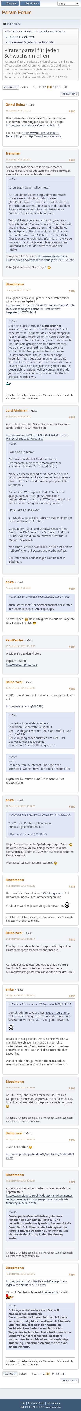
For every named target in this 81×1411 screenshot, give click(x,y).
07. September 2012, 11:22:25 (20, 885)
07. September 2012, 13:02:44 (20, 1180)
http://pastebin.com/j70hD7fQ (24, 706)
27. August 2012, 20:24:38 (18, 587)
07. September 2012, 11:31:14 (20, 938)
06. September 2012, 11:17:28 (20, 646)
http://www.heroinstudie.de (45, 136)
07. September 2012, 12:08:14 (20, 995)
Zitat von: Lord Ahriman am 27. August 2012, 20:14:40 (40, 596)
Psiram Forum (16, 12)
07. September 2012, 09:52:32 (20, 688)
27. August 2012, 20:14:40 (18, 416)
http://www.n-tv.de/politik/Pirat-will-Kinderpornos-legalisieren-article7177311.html (36, 1283)
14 (54, 87)
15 (58, 87)
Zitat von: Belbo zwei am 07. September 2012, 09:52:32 (40, 814)
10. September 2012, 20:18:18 (20, 1273)
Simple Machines (53, 1407)
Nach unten (11, 87)
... (37, 87)
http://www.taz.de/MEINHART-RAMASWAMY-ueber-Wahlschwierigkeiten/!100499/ (37, 437)
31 (65, 87)
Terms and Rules (36, 1403)
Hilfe (22, 1403)
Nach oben (10, 1373)
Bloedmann (15, 284)
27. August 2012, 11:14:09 (18, 290)
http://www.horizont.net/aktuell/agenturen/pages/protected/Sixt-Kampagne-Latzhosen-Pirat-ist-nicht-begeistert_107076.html (40, 308)
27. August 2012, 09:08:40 (18, 159)
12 (44, 87)
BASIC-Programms (52, 893)
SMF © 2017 (38, 1407)
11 (40, 87)
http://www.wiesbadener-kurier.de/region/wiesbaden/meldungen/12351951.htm (40, 258)
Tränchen (13, 153)
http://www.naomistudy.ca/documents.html (32, 125)
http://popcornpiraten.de (21, 664)
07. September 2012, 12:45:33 (20, 1087)
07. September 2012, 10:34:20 (20, 806)
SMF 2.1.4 (25, 1407)
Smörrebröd (49, 1292)
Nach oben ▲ (54, 1403)
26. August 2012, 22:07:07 (18, 110)
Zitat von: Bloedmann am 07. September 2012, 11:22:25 (41, 1004)
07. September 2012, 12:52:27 (20, 1139)
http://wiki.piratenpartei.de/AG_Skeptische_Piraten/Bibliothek (40, 1156)
